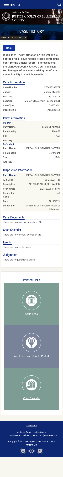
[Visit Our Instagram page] (31, 451)
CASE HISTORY (31, 31)
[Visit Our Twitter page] (40, 451)
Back (9, 48)
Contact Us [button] (31, 425)
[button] (6, 16)
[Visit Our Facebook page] (23, 451)
